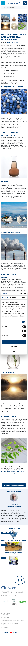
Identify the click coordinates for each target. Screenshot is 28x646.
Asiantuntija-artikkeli (12, 42)
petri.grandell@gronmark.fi (14, 506)
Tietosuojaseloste (5, 617)
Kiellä (14, 351)
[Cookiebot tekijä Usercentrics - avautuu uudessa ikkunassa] (20, 293)
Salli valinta (14, 346)
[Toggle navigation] (3, 3)
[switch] (24, 326)
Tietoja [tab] (23, 297)
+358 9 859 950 (4, 627)
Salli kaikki (14, 342)
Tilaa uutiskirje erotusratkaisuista (14, 485)
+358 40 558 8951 (14, 504)
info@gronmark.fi (5, 629)
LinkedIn (6, 632)
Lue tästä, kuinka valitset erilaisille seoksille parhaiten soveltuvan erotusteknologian (12, 471)
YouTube (15, 632)
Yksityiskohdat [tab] (14, 297)
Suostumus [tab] (5, 297)
